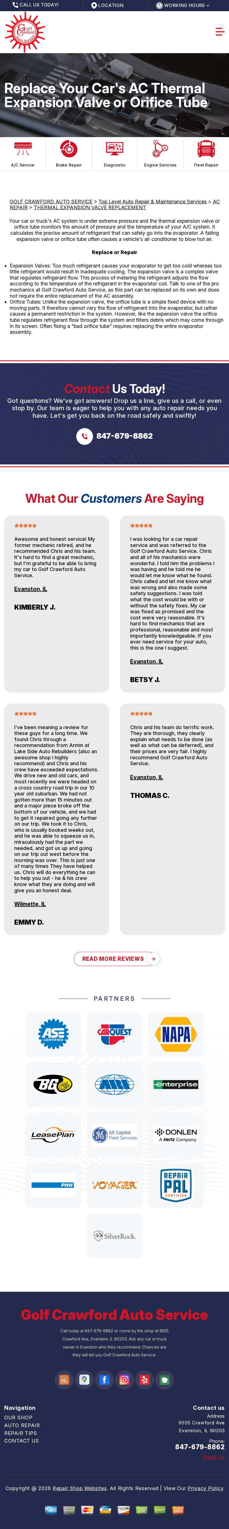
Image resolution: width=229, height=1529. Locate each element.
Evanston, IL (30, 589)
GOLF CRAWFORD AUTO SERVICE (51, 202)
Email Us (214, 1457)
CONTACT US (21, 1441)
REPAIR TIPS (20, 1433)
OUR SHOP (18, 1417)
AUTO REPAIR (22, 1425)
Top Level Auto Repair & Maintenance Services (153, 202)
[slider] (25, 525)
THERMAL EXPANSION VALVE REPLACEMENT (90, 207)
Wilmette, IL (30, 904)
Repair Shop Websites (80, 1488)
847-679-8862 (99, 1330)
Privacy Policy (205, 1488)
